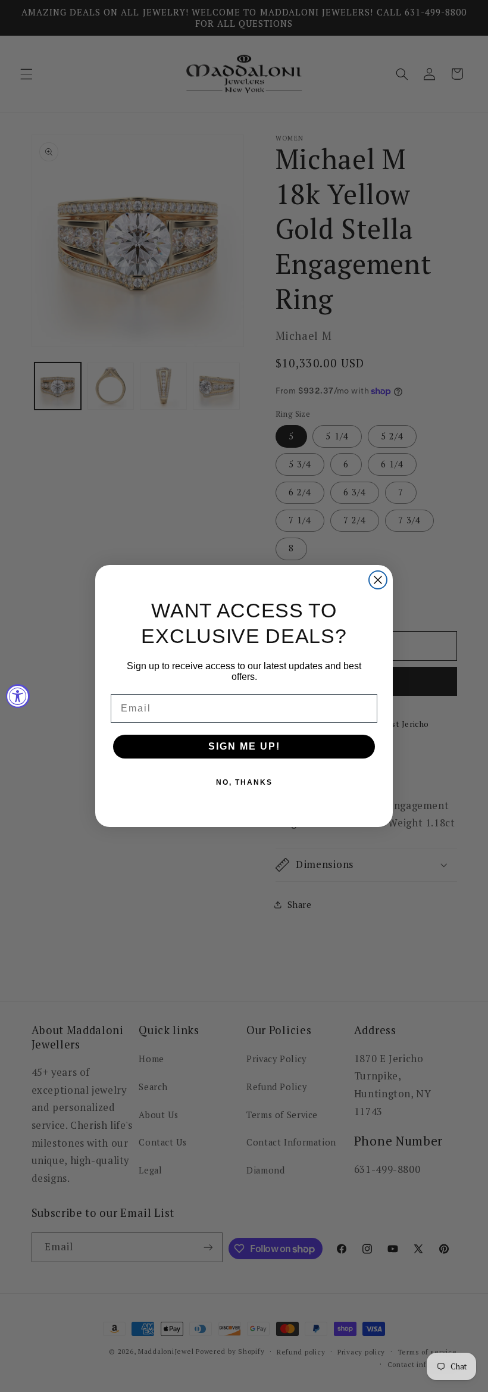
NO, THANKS (244, 782)
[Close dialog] (378, 580)
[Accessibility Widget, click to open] (18, 696)
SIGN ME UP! (244, 746)
